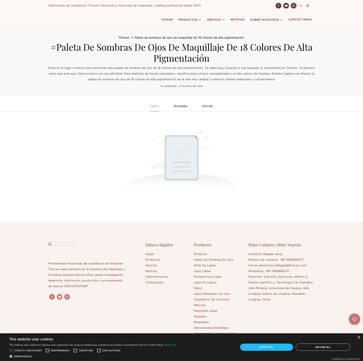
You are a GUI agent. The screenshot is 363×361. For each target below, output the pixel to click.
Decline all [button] (323, 347)
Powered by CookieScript (346, 359)
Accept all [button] (266, 347)
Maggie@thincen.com (291, 265)
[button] (11, 350)
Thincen (124, 37)
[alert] (181, 347)
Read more (170, 344)
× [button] (358, 337)
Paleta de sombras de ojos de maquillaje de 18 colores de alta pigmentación (189, 37)
